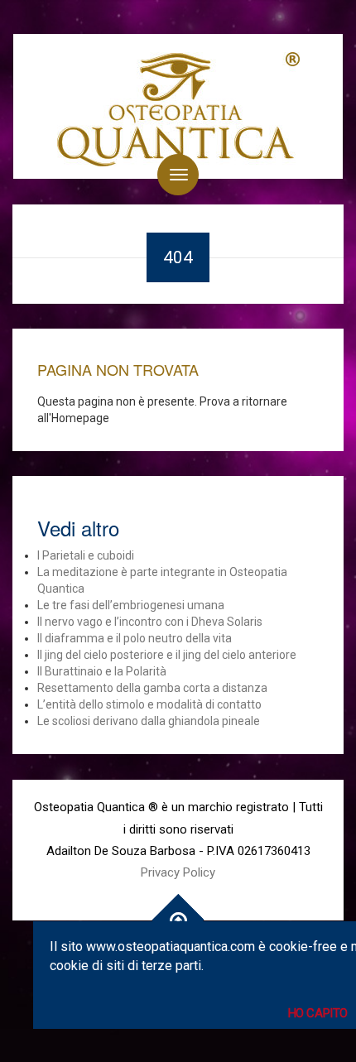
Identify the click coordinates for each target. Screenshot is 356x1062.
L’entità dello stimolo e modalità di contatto (149, 704)
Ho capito (318, 1013)
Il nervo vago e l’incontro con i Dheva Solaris (149, 621)
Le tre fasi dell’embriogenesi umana (130, 605)
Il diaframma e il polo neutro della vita (134, 638)
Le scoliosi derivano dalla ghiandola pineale (148, 721)
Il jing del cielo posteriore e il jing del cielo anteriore (166, 654)
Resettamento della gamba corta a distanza (152, 687)
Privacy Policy (178, 872)
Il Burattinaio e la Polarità (101, 671)
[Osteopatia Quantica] (178, 106)
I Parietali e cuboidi (85, 555)
